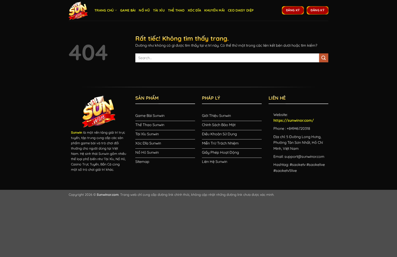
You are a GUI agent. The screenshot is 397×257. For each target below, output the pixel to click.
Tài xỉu (159, 10)
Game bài (128, 10)
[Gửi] (323, 57)
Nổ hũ (144, 10)
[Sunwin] (78, 10)
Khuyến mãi (214, 10)
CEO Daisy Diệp (241, 10)
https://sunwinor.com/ (293, 120)
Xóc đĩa (194, 10)
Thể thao (176, 10)
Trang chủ (104, 10)
